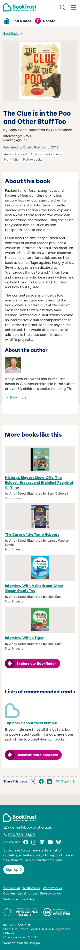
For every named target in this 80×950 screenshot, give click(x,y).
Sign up (12, 869)
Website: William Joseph (21, 943)
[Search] (62, 7)
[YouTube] (50, 842)
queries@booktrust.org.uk (30, 827)
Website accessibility (19, 899)
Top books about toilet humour (31, 723)
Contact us (11, 888)
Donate (49, 21)
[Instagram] (33, 842)
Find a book (21, 21)
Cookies (9, 893)
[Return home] (19, 7)
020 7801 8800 (21, 834)
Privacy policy (50, 893)
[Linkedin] (42, 842)
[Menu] (73, 7)
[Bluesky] (58, 842)
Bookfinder (11, 33)
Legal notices (28, 893)
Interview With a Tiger (24, 637)
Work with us (52, 888)
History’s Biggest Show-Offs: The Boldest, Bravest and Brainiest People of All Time (39, 482)
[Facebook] (25, 842)
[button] (33, 781)
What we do (31, 888)
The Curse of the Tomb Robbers (32, 534)
